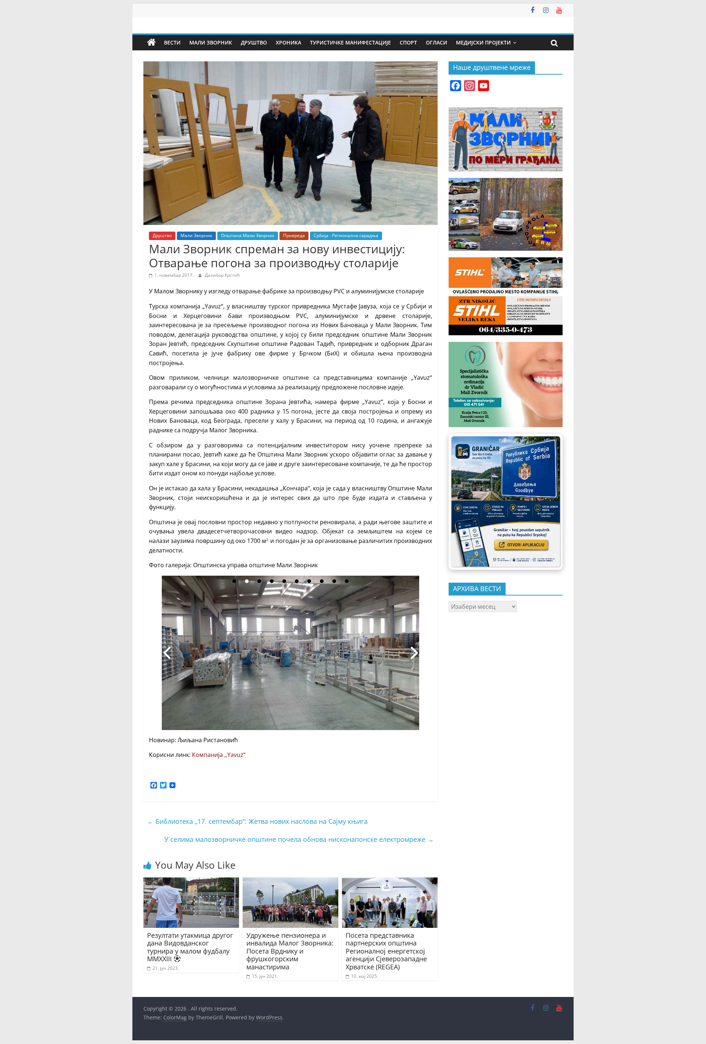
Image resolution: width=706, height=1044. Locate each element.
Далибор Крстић (222, 275)
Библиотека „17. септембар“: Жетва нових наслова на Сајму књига (257, 821)
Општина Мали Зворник (247, 235)
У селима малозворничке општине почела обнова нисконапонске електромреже (299, 839)
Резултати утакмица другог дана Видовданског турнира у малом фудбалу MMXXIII (190, 947)
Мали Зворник (210, 42)
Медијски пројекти (483, 42)
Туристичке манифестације (350, 42)
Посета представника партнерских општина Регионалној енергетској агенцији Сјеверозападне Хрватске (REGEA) (386, 951)
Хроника (288, 42)
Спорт (408, 42)
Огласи (436, 42)
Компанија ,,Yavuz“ (219, 755)
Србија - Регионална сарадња (346, 235)
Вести (172, 42)
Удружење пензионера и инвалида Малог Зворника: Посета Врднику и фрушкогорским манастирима (290, 951)
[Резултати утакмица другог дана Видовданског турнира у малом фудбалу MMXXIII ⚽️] (191, 882)
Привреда (294, 235)
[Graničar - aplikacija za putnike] (506, 501)
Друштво (254, 42)
